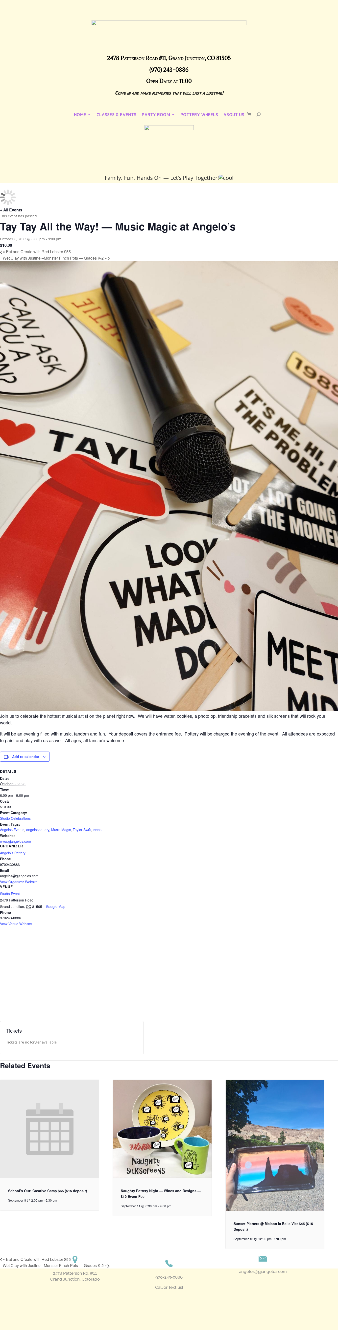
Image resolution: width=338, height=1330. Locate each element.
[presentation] (49, 1177)
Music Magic (61, 829)
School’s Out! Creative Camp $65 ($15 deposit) (47, 1190)
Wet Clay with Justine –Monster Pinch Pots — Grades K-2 (55, 258)
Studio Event (10, 893)
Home (80, 115)
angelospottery (37, 829)
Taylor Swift (82, 829)
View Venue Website (16, 923)
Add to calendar (25, 756)
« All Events (11, 210)
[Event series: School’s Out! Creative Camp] (59, 1200)
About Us (233, 115)
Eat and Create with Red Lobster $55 (37, 251)
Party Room (156, 115)
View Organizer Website (19, 881)
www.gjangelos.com (15, 841)
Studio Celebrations (15, 818)
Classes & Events (116, 115)
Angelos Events (12, 829)
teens (97, 829)
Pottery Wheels (199, 115)
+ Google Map (54, 906)
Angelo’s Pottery (12, 852)
